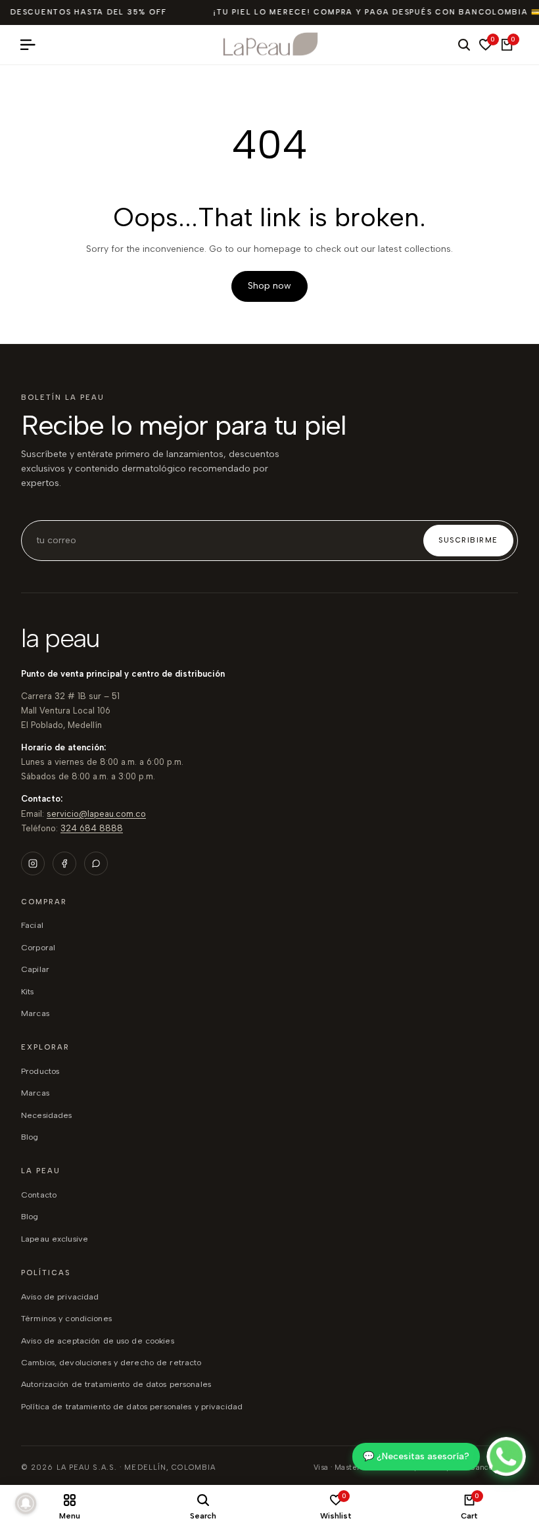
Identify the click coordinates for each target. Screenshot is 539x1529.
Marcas (35, 1013)
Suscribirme (468, 540)
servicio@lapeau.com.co (96, 814)
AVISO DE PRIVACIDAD (60, 1296)
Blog (30, 1216)
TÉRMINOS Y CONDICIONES (66, 1318)
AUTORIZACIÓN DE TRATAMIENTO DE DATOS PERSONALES (116, 1384)
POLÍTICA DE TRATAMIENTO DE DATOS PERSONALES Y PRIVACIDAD (132, 1406)
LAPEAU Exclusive (54, 1239)
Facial (32, 925)
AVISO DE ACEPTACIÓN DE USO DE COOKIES (97, 1341)
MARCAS (35, 1093)
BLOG (30, 1137)
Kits (27, 991)
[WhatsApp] (96, 863)
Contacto (39, 1195)
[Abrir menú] (33, 45)
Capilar (35, 969)
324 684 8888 (91, 828)
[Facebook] (64, 863)
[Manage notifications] (25, 1503)
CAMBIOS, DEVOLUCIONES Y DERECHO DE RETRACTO (111, 1362)
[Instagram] (33, 863)
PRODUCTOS (40, 1071)
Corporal (38, 947)
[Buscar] (464, 45)
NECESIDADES (46, 1115)
